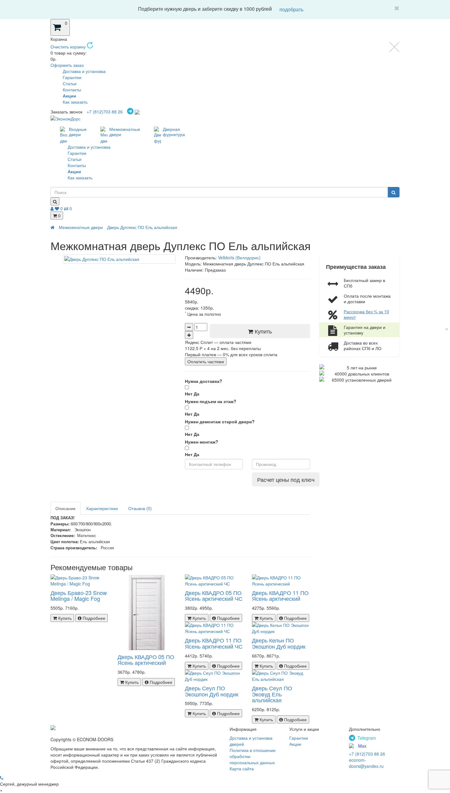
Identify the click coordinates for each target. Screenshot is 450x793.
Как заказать (75, 102)
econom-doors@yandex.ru (366, 763)
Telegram (367, 738)
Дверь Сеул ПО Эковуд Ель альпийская (272, 694)
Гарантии (72, 77)
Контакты (72, 89)
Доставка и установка (84, 71)
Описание (65, 508)
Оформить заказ (67, 65)
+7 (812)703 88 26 (105, 112)
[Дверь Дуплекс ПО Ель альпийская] (119, 259)
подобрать (291, 9)
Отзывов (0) (140, 508)
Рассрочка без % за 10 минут (366, 314)
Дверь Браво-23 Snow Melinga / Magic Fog (79, 596)
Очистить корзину (69, 47)
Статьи (70, 83)
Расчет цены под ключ (285, 479)
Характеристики (102, 508)
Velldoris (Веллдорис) (239, 257)
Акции (295, 744)
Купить (262, 331)
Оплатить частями (205, 361)
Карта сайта (242, 768)
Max (362, 746)
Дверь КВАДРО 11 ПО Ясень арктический (280, 596)
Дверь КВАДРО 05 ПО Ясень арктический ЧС (213, 596)
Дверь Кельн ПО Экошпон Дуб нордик (279, 643)
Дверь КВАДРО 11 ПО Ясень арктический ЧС (213, 643)
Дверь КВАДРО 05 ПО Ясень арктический (146, 660)
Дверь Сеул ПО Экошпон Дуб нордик (211, 691)
